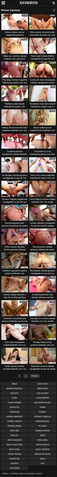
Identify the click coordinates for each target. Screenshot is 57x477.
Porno (42, 412)
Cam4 (14, 398)
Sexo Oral (14, 449)
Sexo (42, 435)
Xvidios (14, 463)
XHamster (14, 459)
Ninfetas (14, 407)
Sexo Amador (14, 440)
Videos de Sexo (42, 454)
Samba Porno (43, 431)
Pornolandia (14, 426)
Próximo (34, 376)
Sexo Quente (43, 449)
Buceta (14, 393)
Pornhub (14, 412)
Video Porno (14, 454)
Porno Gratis (14, 421)
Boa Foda (42, 384)
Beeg (14, 384)
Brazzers (42, 388)
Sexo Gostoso (14, 445)
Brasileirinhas (14, 388)
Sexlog (14, 435)
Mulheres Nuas (42, 402)
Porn (42, 407)
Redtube (14, 431)
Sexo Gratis (42, 445)
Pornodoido (42, 421)
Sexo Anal (42, 440)
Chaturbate (42, 398)
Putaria (42, 426)
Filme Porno (14, 402)
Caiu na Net (43, 393)
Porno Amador (14, 416)
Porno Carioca (42, 416)
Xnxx (42, 459)
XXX (42, 463)
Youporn (14, 468)
